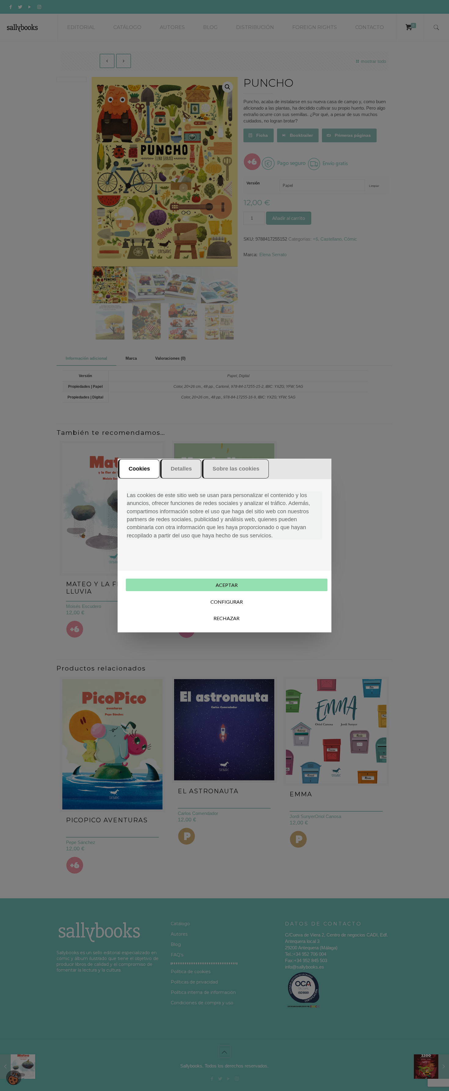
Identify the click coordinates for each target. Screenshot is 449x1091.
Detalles (181, 469)
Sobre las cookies (236, 469)
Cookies (139, 469)
